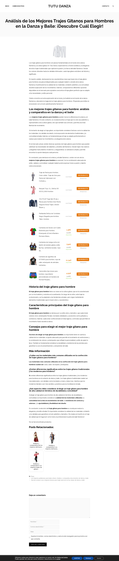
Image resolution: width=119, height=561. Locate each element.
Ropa (32, 476)
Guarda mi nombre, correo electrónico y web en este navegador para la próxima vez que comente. (59, 537)
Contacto (105, 6)
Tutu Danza (59, 6)
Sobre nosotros (18, 6)
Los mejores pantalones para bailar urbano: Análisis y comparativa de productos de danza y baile (59, 478)
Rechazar (88, 558)
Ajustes (99, 558)
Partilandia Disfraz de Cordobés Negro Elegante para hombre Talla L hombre (49, 216)
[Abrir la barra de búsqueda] (113, 6)
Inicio (7, 6)
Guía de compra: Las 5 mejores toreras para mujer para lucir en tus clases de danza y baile (58, 480)
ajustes (58, 559)
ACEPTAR (77, 558)
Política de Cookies (62, 557)
